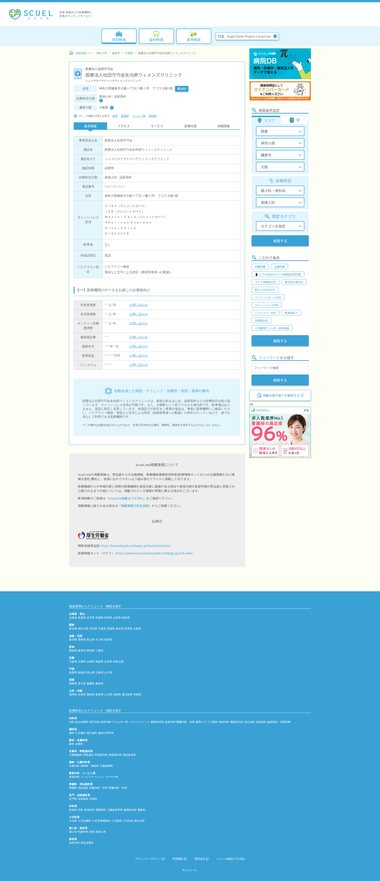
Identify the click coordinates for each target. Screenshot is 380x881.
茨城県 (111, 628)
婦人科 (73, 831)
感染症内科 (236, 722)
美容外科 (74, 842)
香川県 (82, 683)
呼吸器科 (88, 755)
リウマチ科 (111, 777)
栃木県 (120, 628)
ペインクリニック (139, 722)
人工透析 (212, 722)
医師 (115, 116)
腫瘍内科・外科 (185, 722)
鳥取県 (73, 672)
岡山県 (91, 672)
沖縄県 (137, 694)
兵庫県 (82, 661)
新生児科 (139, 820)
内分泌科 (249, 722)
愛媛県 (91, 683)
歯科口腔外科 (106, 733)
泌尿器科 (83, 799)
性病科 (93, 799)
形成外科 (89, 810)
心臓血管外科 (115, 810)
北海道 (73, 617)
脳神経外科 (130, 810)
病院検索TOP (83, 53)
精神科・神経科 (89, 766)
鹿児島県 (127, 694)
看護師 (125, 116)
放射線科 (261, 722)
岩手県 (91, 617)
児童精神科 (106, 766)
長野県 (82, 639)
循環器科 (100, 810)
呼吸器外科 (115, 755)
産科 (92, 831)
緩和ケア (201, 722)
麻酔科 (142, 810)
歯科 (71, 733)
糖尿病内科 (157, 722)
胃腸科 (73, 788)
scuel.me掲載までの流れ (126, 498)
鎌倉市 (116, 53)
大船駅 (129, 53)
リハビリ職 (138, 116)
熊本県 (99, 694)
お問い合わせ (138, 305)
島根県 (82, 672)
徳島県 (73, 683)
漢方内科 (94, 722)
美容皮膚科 (87, 842)
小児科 (73, 820)
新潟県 (73, 639)
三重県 (99, 650)
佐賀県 (82, 694)
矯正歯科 (92, 733)
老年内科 (106, 722)
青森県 (82, 617)
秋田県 (108, 617)
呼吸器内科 (101, 755)
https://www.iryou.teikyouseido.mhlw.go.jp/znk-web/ (154, 553)
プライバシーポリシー (148, 858)
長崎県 (91, 694)
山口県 (108, 672)
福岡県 (73, 694)
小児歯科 (80, 733)
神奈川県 (102, 53)
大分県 (108, 694)
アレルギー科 (120, 722)
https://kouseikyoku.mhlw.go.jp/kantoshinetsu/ (135, 545)
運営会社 (200, 858)
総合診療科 (81, 722)
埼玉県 (93, 628)
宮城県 (99, 617)
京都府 (91, 661)
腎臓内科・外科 (118, 788)
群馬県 (128, 628)
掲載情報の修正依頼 (135, 505)
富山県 (91, 639)
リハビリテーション (92, 777)
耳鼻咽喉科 (75, 755)
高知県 (99, 683)
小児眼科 (116, 820)
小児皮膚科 (84, 820)
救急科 (73, 810)
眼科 (71, 744)
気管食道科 (129, 755)
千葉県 (102, 628)
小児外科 (128, 820)
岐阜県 (82, 650)
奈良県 (108, 661)
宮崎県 (117, 694)
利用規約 (178, 858)
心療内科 (74, 766)
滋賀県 (99, 661)
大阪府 (73, 661)
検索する (280, 240)
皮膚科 (79, 744)
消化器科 (83, 788)
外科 (80, 810)
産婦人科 (100, 831)
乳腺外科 (83, 831)
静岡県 (91, 650)
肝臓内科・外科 (98, 788)
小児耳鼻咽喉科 (101, 820)
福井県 (108, 639)
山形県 (117, 617)
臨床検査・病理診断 (279, 722)
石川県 (99, 639)
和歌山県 (118, 661)
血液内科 (170, 722)
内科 (71, 722)
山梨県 (137, 628)
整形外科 (74, 777)
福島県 (126, 617)
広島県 (99, 672)
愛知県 (73, 650)
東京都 (73, 628)
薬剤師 (153, 116)
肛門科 (73, 799)
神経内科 (224, 722)
